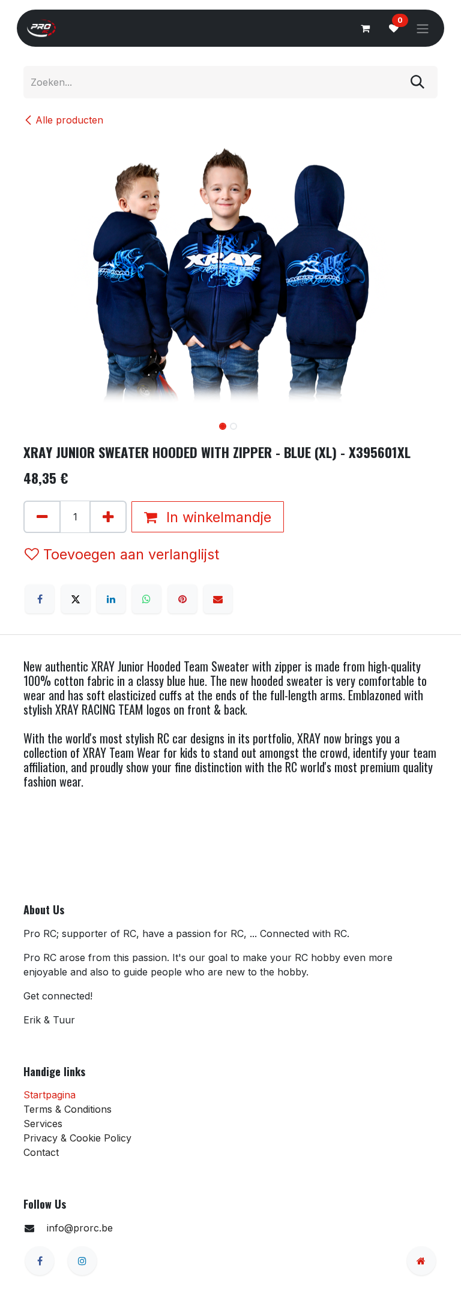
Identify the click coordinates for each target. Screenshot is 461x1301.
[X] (75, 599)
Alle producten (69, 120)
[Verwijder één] (42, 517)
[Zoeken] (417, 82)
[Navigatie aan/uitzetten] (423, 28)
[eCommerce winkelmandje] (365, 28)
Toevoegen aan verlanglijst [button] (131, 554)
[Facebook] (39, 599)
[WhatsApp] (146, 599)
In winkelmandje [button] (216, 517)
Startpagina (49, 1095)
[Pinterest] (182, 599)
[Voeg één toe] (108, 517)
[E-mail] (217, 599)
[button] (44, 427)
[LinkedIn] (111, 599)
